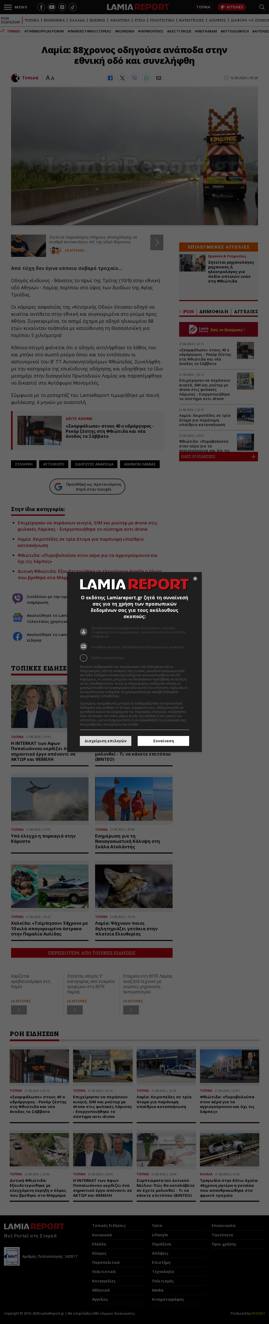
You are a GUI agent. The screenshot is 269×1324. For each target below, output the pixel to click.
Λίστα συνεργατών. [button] (135, 696)
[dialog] (134, 662)
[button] (134, 658)
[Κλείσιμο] (195, 578)
